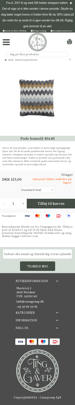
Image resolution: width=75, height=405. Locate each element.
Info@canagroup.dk (30, 301)
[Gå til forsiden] (6, 60)
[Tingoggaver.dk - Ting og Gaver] (37, 42)
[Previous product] (69, 59)
